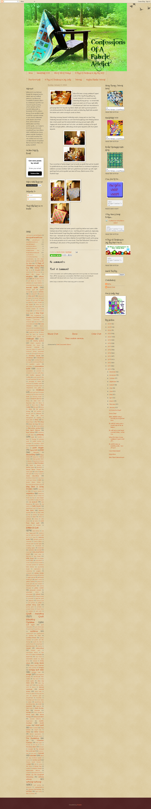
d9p (43, 377)
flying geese (29, 420)
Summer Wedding (35, 719)
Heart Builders (39, 463)
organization (37, 569)
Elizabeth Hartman (36, 398)
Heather (39, 465)
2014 (109, 356)
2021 (109, 333)
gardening (41, 432)
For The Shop (39, 422)
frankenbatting (40, 426)
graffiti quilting (37, 441)
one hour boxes (38, 562)
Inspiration (112, 454)
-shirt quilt (29, 235)
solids (29, 702)
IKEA (29, 491)
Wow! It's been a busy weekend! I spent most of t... (116, 439)
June (111, 391)
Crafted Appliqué (35, 375)
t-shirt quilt (39, 725)
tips (27, 740)
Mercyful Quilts (38, 539)
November (113, 375)
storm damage (38, 712)
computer (39, 369)
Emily (27, 401)
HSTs (39, 480)
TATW (28, 732)
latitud (40, 517)
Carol (34, 334)
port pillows (31, 602)
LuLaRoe (38, 525)
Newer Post (53, 334)
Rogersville (29, 656)
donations (40, 390)
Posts (31, 195)
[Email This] (63, 255)
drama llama (38, 394)
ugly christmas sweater (35, 758)
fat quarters (37, 411)
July (111, 388)
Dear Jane (41, 379)
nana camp (38, 554)
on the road (29, 562)
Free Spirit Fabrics (33, 430)
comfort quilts (35, 364)
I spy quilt (41, 489)
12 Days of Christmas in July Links (58, 79)
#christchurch (36, 240)
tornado (28, 745)
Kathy (109, 284)
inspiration (30, 493)
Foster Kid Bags (33, 424)
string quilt (30, 714)
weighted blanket (37, 768)
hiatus (36, 471)
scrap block (39, 663)
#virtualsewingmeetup (31, 257)
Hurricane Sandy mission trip (33, 484)
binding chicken (30, 309)
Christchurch (40, 353)
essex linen (37, 401)
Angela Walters (38, 283)
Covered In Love (30, 373)
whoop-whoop (33, 781)
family (42, 407)
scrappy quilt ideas (36, 670)
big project (38, 306)
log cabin (35, 521)
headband (30, 463)
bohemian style (30, 322)
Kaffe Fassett (36, 506)
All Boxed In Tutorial (34, 281)
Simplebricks (29, 697)
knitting (35, 514)
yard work (39, 791)
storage (28, 712)
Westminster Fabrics (33, 770)
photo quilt (29, 583)
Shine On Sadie (30, 693)
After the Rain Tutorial (38, 278)
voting (40, 764)
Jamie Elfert (31, 500)
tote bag (35, 745)
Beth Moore (29, 306)
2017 (32, 272)
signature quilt (37, 695)
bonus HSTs (29, 324)
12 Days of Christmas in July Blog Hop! (89, 73)
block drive (39, 311)
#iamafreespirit (30, 244)
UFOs (42, 755)
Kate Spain (30, 510)
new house (37, 556)
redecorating (40, 648)
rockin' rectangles (37, 654)
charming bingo (30, 349)
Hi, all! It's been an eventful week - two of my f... (116, 446)
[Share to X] (67, 255)
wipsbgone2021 (39, 787)
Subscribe (35, 173)
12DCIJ (36, 268)
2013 (109, 359)
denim (39, 381)
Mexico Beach (38, 541)
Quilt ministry (35, 613)
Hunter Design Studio (33, 482)
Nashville (28, 556)
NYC (32, 560)
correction (38, 371)
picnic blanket (38, 583)
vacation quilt (36, 760)
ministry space (30, 548)
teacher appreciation (35, 734)
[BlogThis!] (65, 255)
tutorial (41, 753)
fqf (32, 426)
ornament (28, 573)
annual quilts (32, 287)
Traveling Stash (31, 747)
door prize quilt (34, 392)
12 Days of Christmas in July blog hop (35, 265)
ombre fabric (39, 560)
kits (29, 514)
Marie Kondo (36, 531)
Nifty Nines (30, 558)
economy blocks (37, 396)
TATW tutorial (39, 732)
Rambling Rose (30, 646)
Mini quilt (38, 543)
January (112, 407)
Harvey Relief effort (38, 459)
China (33, 353)
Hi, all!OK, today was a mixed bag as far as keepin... (116, 425)
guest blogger (38, 448)
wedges (28, 768)
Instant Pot (41, 493)
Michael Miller (30, 543)
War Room (29, 766)
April (111, 398)
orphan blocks (39, 573)
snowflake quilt (30, 700)
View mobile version (74, 338)
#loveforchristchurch (31, 248)
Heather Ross (30, 467)
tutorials (33, 755)
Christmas (29, 358)
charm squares (35, 343)
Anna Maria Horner (31, 285)
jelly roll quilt (40, 500)
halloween (36, 452)
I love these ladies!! (114, 451)
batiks (42, 300)
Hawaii (29, 461)
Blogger (79, 805)
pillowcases (29, 594)
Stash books (29, 708)
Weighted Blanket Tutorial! (95, 79)
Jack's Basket (40, 498)
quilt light (38, 611)
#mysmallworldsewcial (32, 252)
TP (41, 745)
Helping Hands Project (33, 469)
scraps (28, 674)
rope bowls (39, 656)
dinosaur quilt (37, 383)
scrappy (41, 667)
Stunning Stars (39, 717)
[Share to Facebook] (69, 255)
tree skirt (41, 747)
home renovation (32, 476)
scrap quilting (32, 667)
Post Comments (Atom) (63, 344)
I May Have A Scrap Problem (35, 486)
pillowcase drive (32, 592)
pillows (38, 594)
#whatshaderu (30, 259)
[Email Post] (76, 252)
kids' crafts (41, 512)
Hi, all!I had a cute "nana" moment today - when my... (116, 432)
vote (35, 764)
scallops (35, 661)
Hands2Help (30, 455)
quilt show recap (39, 629)
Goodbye (34, 439)
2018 (109, 343)
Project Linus (40, 609)
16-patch (38, 270)
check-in (39, 349)
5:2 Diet (38, 272)
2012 (109, 363)
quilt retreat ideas (39, 627)
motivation (31, 550)
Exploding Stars (30, 403)
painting (41, 575)
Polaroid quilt (40, 600)
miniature (28, 546)
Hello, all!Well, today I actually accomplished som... (116, 418)
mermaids (28, 541)
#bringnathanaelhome (34, 237)
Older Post (96, 334)
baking (30, 298)
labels (34, 517)
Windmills (28, 787)
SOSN (39, 704)
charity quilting (38, 341)
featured (38, 413)
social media (40, 700)
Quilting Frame (31, 638)
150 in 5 (29, 270)
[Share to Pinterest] (71, 255)
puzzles (31, 611)
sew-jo (34, 687)
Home (31, 73)
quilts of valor (30, 644)
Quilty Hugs (39, 644)
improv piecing (37, 491)
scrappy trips (36, 672)
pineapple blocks (39, 596)
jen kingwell (33, 502)
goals (32, 437)
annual (40, 285)
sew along (36, 679)
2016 (27, 272)
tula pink (33, 753)
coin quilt (28, 362)
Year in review (30, 793)
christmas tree (38, 360)
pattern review (38, 579)
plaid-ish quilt (40, 598)
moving (39, 550)
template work (38, 736)
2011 (109, 366)
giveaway (40, 435)
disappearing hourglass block (34, 385)
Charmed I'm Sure (33, 345)
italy (33, 498)
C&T (37, 332)
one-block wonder (31, 564)
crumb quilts (36, 377)
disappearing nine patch (33, 387)
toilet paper (39, 742)
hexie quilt (29, 471)
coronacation (29, 371)
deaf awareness (32, 379)
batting (30, 302)
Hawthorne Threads (38, 461)
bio (33, 311)
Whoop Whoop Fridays (62, 73)
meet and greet (35, 535)
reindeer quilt (35, 650)
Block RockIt (29, 313)
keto (34, 512)
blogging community (32, 319)
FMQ (36, 420)
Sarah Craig (111, 287)
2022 (110, 330)
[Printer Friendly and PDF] (55, 255)
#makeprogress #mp (32, 250)
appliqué (35, 292)
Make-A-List (32, 527)
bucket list (31, 332)
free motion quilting (34, 428)
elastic (27, 398)
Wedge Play (37, 766)
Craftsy (28, 377)
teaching (28, 736)
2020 (110, 337)
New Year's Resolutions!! (116, 457)
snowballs (38, 697)
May (111, 394)
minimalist (38, 546)
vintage (28, 764)
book (36, 324)
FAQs (30, 409)
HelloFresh (39, 467)
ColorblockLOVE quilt (38, 362)
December (113, 372)
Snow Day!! (112, 413)
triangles (30, 749)
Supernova (29, 721)
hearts (31, 465)
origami (38, 571)
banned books (38, 298)
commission (29, 366)
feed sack (30, 415)
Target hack (38, 730)
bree (42, 330)
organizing (29, 571)
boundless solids (38, 328)
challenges (30, 339)
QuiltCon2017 (29, 633)
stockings (37, 710)
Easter (27, 396)
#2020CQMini (38, 235)
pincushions (29, 596)
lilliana (36, 519)
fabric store (35, 405)
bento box (39, 304)
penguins (39, 581)
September (113, 382)
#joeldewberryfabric (31, 246)
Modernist (41, 548)
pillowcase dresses (35, 590)
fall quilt (35, 407)
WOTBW (29, 791)
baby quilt (31, 296)
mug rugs (28, 552)
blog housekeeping (36, 315)
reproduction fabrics (32, 652)
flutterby (39, 417)
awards (42, 294)
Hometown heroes (31, 478)
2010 (109, 369)
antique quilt (30, 289)
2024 (110, 324)
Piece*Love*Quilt (34, 79)
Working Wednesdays (35, 789)
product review (30, 609)
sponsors (29, 706)
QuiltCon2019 (40, 633)
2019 (109, 340)
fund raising (30, 432)
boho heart (39, 322)
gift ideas (31, 435)
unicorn (28, 760)
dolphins (28, 390)
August (112, 385)
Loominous (29, 525)
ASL (30, 294)
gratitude (33, 445)
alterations (29, 283)
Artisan (41, 292)
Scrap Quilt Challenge (37, 665)
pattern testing (30, 581)
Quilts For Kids (37, 642)
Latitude (28, 519)
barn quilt (35, 300)
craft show (40, 373)
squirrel (38, 706)
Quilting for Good (35, 635)
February (113, 404)
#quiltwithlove (29, 255)
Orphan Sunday (33, 575)
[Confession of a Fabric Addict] (115, 106)
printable (39, 607)
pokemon (30, 600)
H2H (42, 450)
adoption (29, 276)
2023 (110, 327)
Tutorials (78, 79)
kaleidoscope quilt (31, 508)
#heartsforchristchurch (32, 242)
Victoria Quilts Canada (33, 762)
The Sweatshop (32, 738)
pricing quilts (30, 607)
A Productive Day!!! (115, 410)
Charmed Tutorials (32, 347)
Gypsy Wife (33, 450)
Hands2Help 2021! (43, 73)
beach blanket (38, 302)
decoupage (31, 381)
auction (35, 294)
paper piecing (31, 577)
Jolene (37, 504)
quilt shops (30, 629)
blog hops (40, 313)
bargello (28, 300)
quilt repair (30, 625)
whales (28, 772)
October (112, 378)
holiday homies (38, 474)
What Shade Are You (37, 772)
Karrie (39, 508)
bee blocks (29, 304)
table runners (34, 727)
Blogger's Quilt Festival (33, 317)
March (112, 401)
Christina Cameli (34, 356)
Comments (32, 199)
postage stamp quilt (33, 605)
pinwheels (30, 598)
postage (40, 602)
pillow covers (39, 588)
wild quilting (37, 785)
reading (40, 646)
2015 (109, 353)
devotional (28, 383)
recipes (28, 648)
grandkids (28, 443)
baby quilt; (41, 296)
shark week (38, 691)
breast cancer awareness (32, 330)
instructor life (31, 495)
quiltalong (34, 631)
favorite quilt (29, 413)
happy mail (35, 457)
